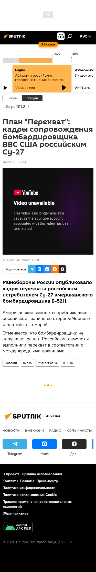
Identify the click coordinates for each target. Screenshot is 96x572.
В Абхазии (34, 430)
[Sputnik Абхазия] (15, 38)
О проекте (11, 474)
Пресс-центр (47, 481)
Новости (11, 363)
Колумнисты (79, 430)
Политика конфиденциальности (29, 487)
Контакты (10, 481)
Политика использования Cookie (30, 494)
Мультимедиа (47, 363)
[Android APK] (18, 527)
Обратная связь (15, 513)
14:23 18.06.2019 (16, 162)
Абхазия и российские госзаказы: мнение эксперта (39, 77)
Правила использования (42, 474)
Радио (20, 70)
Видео (27, 363)
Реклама (27, 481)
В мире (68, 363)
